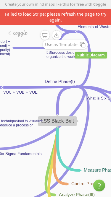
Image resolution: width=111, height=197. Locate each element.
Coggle (99, 4)
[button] (99, 185)
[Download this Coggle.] (57, 35)
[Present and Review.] (45, 35)
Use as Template (61, 44)
